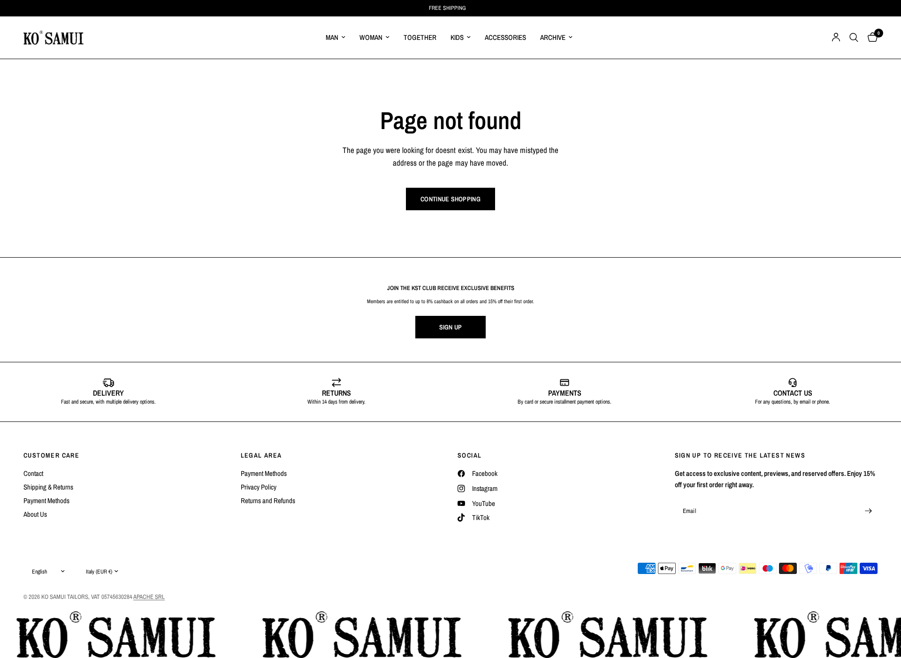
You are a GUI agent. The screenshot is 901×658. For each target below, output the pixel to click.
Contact (33, 473)
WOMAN (370, 37)
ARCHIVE (552, 37)
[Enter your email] (868, 511)
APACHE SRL (149, 597)
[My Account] (836, 37)
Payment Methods (46, 500)
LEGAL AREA (261, 455)
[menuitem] (335, 37)
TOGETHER (420, 37)
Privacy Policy (258, 487)
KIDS (457, 37)
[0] (870, 37)
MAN (332, 37)
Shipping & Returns (48, 487)
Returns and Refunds (268, 500)
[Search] (854, 37)
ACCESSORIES (505, 37)
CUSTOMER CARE (51, 455)
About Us (35, 514)
